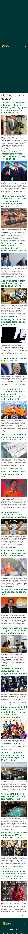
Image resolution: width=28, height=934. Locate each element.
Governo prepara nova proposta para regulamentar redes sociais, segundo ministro (13, 247)
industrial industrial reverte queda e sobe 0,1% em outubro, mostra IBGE (14, 835)
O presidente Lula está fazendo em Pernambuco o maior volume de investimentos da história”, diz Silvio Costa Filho (14, 394)
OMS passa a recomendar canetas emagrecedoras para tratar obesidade (13, 437)
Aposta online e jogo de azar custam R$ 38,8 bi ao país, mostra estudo (13, 796)
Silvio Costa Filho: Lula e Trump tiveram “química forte (13, 474)
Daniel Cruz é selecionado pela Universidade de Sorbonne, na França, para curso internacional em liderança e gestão (14, 107)
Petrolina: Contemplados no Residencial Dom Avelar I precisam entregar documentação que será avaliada (14, 201)
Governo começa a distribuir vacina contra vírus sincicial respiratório (13, 514)
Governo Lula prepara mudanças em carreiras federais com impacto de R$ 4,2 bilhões (13, 756)
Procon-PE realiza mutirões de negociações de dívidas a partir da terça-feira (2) (14, 630)
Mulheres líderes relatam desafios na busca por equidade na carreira (13, 283)
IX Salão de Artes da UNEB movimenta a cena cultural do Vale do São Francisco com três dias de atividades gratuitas (14, 712)
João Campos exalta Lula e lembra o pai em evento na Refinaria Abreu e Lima (14, 553)
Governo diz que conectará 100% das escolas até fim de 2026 (14, 592)
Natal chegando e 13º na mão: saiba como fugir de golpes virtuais (13, 322)
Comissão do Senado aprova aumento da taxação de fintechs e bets (14, 671)
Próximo (24, 915)
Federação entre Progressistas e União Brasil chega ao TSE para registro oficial (13, 155)
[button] (25, 47)
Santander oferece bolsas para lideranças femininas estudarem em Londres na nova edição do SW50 (13, 875)
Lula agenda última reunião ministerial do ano (14, 359)
